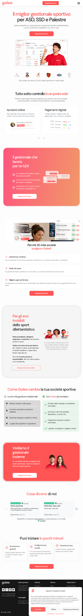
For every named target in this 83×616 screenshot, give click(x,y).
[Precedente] (39, 138)
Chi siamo (37, 586)
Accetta (38, 609)
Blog (52, 586)
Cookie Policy (51, 613)
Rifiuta (53, 609)
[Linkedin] (10, 589)
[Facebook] (3, 589)
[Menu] (78, 3)
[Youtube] (13, 589)
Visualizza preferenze (71, 609)
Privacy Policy (60, 613)
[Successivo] (44, 138)
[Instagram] (6, 589)
